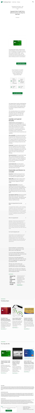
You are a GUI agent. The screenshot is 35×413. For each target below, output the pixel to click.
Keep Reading (9, 410)
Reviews (18, 2)
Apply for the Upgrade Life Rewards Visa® (12, 280)
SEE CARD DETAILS (21, 63)
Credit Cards (14, 2)
